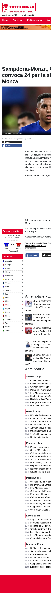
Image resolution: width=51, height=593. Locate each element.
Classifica (7, 257)
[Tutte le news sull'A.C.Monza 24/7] (19, 8)
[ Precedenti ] (12, 251)
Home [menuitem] (5, 20)
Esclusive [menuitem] (17, 20)
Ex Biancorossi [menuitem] (34, 20)
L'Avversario (37, 243)
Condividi (33, 255)
